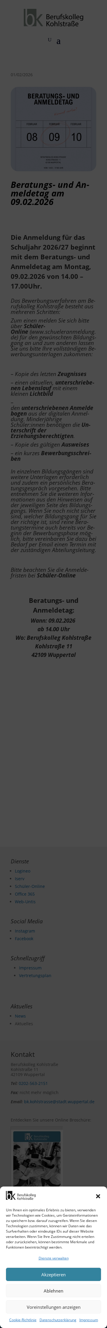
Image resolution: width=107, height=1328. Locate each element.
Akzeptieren (53, 1274)
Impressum (88, 1319)
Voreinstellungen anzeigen (54, 1307)
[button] (98, 1196)
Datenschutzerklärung (58, 1319)
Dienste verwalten (54, 1258)
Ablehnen (53, 1291)
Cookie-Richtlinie (23, 1319)
